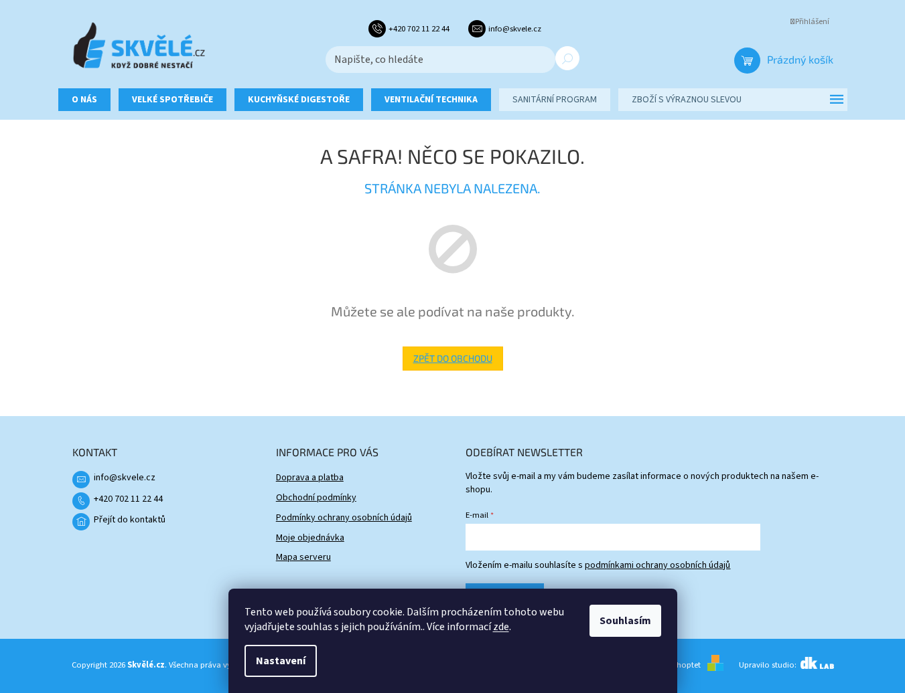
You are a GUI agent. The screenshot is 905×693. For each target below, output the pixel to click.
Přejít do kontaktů (129, 519)
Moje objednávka (310, 537)
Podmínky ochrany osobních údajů (344, 517)
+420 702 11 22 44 (128, 499)
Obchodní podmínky (316, 497)
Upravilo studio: (768, 665)
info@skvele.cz (124, 477)
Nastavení (280, 661)
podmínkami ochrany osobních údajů (657, 565)
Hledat (567, 58)
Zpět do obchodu (452, 358)
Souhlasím (625, 620)
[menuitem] (84, 99)
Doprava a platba (310, 477)
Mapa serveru (303, 557)
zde (501, 626)
